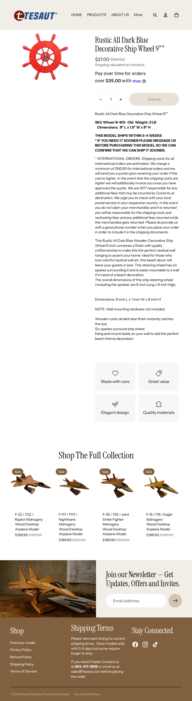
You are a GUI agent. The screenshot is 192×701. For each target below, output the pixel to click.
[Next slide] (47, 486)
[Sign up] (175, 600)
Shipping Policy (22, 664)
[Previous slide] (14, 486)
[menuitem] (138, 15)
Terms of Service (23, 671)
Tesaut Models (31, 694)
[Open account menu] (165, 15)
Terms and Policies (87, 694)
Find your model (22, 642)
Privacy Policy (20, 649)
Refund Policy (21, 657)
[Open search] (155, 15)
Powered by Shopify (55, 694)
